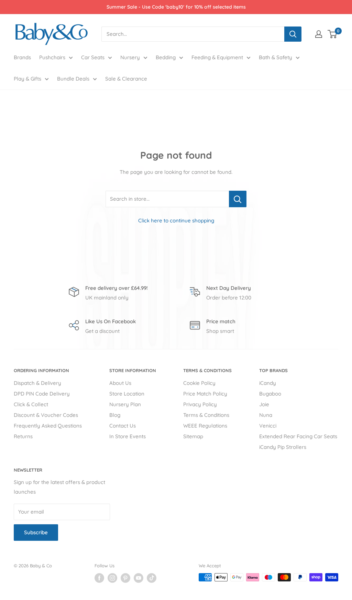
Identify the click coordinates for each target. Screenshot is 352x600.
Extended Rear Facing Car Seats (298, 436)
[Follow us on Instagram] (112, 578)
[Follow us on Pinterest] (125, 578)
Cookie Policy (199, 383)
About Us (120, 383)
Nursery (130, 57)
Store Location (126, 393)
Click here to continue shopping (176, 220)
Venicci (267, 425)
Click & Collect (31, 404)
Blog (114, 415)
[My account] (318, 34)
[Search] (292, 34)
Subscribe (36, 532)
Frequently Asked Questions (48, 425)
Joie (264, 404)
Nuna (265, 415)
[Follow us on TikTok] (151, 578)
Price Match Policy (205, 393)
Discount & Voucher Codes (46, 415)
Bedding (166, 57)
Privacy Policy (200, 404)
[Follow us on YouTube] (138, 578)
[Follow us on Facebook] (99, 578)
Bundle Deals (73, 78)
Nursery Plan (125, 404)
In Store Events (127, 436)
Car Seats (92, 57)
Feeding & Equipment (217, 57)
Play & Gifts (27, 78)
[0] (332, 34)
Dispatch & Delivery (37, 383)
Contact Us (122, 425)
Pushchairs (52, 57)
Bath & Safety (275, 57)
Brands (22, 57)
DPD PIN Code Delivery (42, 393)
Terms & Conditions (206, 415)
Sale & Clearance (126, 78)
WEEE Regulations (205, 425)
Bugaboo (270, 393)
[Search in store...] (237, 199)
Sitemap (193, 436)
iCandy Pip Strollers (282, 447)
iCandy (267, 383)
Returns (23, 436)
